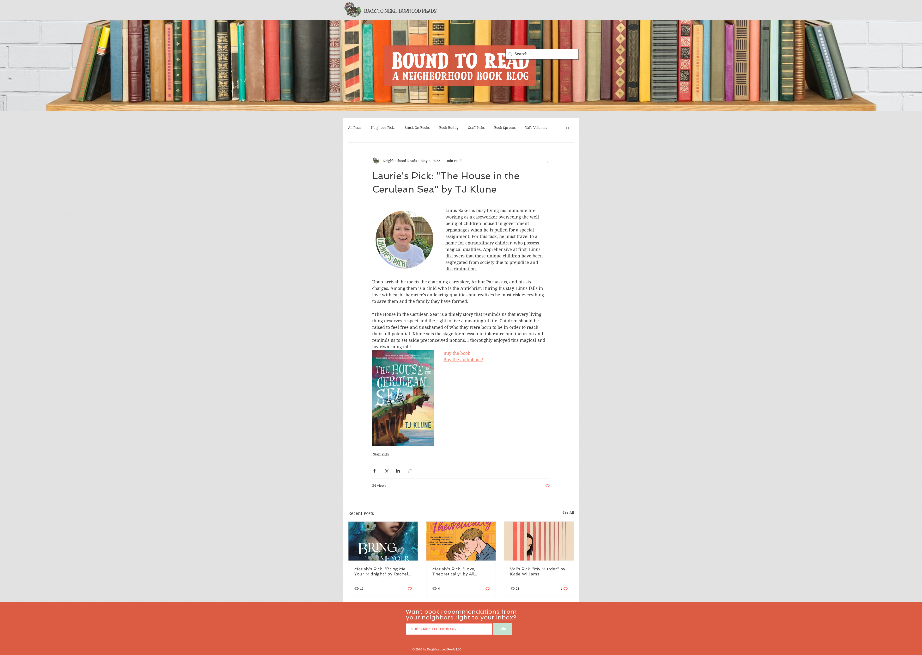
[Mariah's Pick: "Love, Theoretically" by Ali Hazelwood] (461, 541)
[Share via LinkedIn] (398, 470)
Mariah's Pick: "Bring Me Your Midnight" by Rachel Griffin (381, 571)
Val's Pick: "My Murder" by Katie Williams (537, 571)
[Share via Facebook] (374, 470)
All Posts (354, 127)
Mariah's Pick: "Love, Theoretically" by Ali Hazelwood (453, 571)
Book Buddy (449, 127)
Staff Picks (476, 127)
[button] (567, 128)
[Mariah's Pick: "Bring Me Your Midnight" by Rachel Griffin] (383, 541)
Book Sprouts (505, 127)
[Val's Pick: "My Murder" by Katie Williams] (539, 541)
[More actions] (547, 161)
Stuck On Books (417, 127)
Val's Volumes (536, 127)
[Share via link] (409, 470)
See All (568, 512)
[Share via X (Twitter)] (386, 470)
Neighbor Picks (383, 127)
